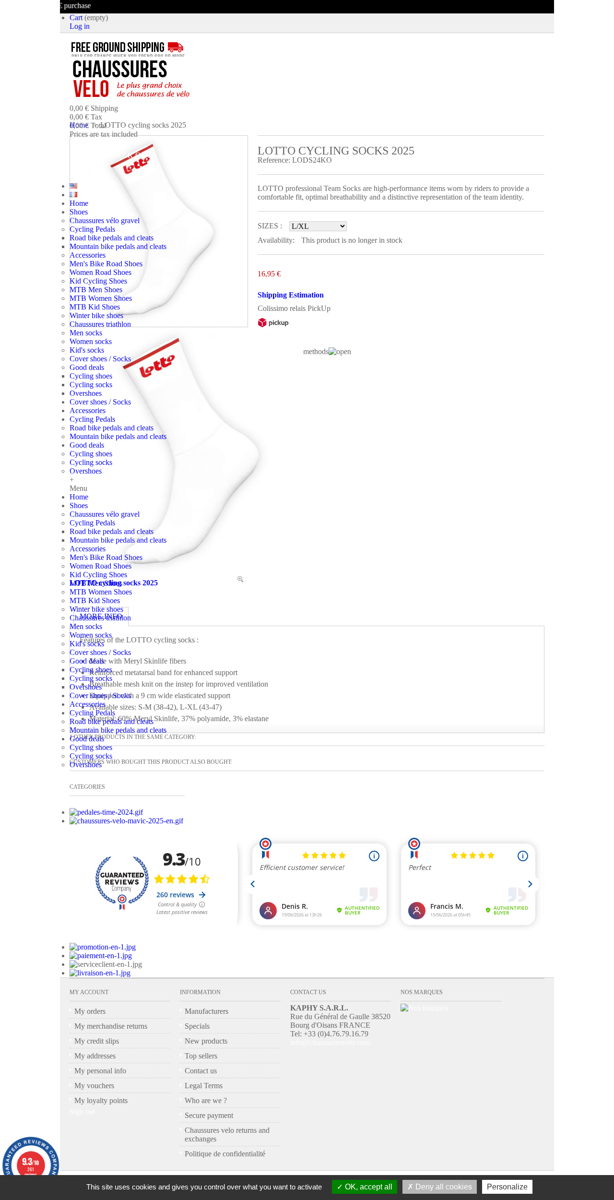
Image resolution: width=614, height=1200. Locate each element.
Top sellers (201, 1056)
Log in (80, 26)
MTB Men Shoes (96, 289)
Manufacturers (206, 1011)
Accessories (88, 255)
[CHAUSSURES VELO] (151, 79)
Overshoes (86, 393)
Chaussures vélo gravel (105, 220)
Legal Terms (204, 1085)
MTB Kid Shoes (95, 307)
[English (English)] (73, 186)
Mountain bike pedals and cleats (118, 246)
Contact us (201, 1071)
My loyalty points (101, 1100)
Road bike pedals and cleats (112, 238)
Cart (76, 17)
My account (89, 992)
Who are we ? (206, 1100)
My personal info (100, 1071)
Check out (129, 155)
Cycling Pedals (92, 229)
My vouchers (94, 1085)
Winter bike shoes (96, 315)
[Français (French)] (73, 194)
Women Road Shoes (100, 272)
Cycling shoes (91, 376)
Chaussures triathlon (100, 324)
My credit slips (96, 1041)
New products (206, 1041)
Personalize (507, 1187)
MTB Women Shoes (101, 298)
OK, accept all (367, 1187)
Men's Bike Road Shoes (106, 264)
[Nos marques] (424, 1008)
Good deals (87, 367)
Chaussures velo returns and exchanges (227, 1134)
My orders (90, 1011)
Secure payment (209, 1115)
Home (79, 203)
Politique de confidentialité (225, 1154)
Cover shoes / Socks (100, 359)
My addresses (95, 1056)
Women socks (91, 341)
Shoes (79, 212)
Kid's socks (87, 350)
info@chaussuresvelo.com (330, 1042)
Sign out (82, 1111)
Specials (197, 1026)
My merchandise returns (110, 1026)
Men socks (86, 333)
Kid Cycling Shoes (98, 281)
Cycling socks (91, 384)
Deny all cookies (442, 1187)
